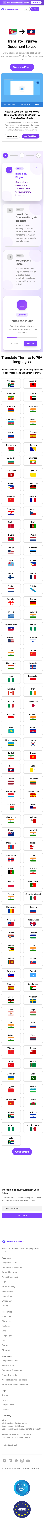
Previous (14, 343)
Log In (27, 9)
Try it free (34, 9)
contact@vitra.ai (9, 1445)
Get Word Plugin (30, 136)
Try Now (35, 2)
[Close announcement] (41, 2)
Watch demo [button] (12, 136)
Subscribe (22, 1215)
